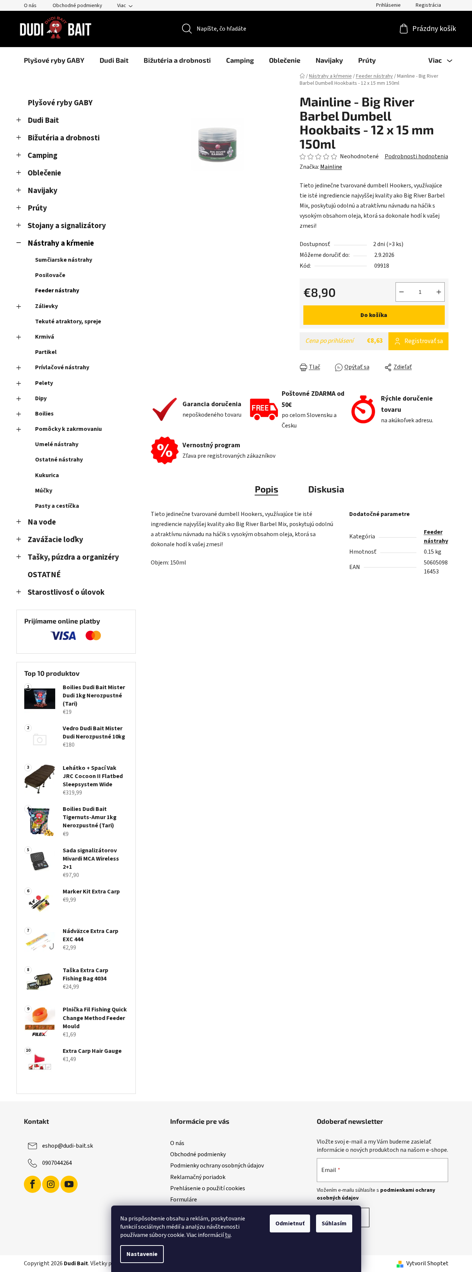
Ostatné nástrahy (59, 459)
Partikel (46, 352)
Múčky (43, 490)
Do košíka (373, 315)
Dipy (41, 398)
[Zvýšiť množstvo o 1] (438, 292)
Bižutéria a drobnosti (64, 138)
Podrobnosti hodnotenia (416, 156)
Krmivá (44, 337)
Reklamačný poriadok (197, 1177)
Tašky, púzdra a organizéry (73, 557)
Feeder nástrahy (57, 290)
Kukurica (47, 475)
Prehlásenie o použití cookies (207, 1188)
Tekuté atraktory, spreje (68, 321)
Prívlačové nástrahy (62, 367)
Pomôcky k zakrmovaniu (68, 429)
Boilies (44, 414)
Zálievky (46, 306)
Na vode (42, 522)
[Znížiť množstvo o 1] (401, 292)
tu (228, 1235)
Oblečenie (44, 173)
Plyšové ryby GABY (60, 102)
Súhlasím (334, 1223)
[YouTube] (69, 1184)
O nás (30, 5)
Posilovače (50, 275)
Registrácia (428, 5)
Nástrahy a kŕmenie (61, 243)
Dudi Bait (43, 120)
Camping (42, 155)
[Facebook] (32, 1184)
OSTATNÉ (44, 574)
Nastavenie (141, 1254)
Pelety (44, 383)
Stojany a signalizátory (67, 225)
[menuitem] (54, 60)
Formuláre (183, 1199)
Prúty (37, 208)
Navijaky (42, 190)
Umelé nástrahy (56, 444)
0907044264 (57, 1163)
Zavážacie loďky (55, 539)
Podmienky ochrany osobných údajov (217, 1165)
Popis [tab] (266, 488)
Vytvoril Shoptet (427, 1263)
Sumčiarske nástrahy (63, 260)
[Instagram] (50, 1184)
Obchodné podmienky (77, 5)
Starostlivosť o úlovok (66, 592)
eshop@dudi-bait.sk (67, 1146)
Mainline (331, 167)
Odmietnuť (289, 1223)
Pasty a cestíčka (57, 506)
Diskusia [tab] (326, 488)
